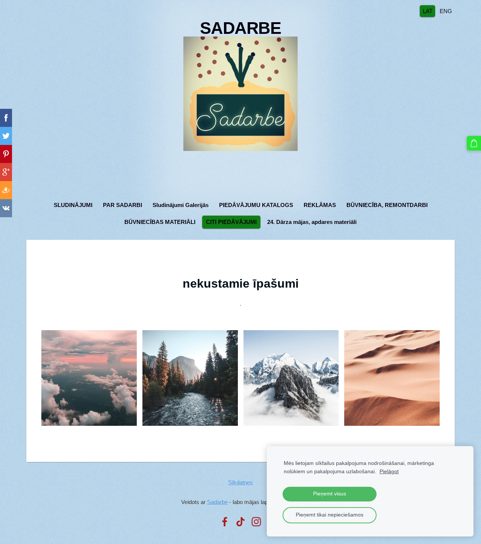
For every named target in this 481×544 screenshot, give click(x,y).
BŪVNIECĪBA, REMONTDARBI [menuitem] (387, 205)
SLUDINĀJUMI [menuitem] (73, 205)
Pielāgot (389, 471)
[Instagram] (256, 521)
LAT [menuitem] (428, 11)
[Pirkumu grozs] (474, 143)
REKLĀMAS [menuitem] (320, 205)
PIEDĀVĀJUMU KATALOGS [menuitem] (256, 205)
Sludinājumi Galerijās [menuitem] (181, 205)
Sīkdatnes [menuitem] (240, 482)
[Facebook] (225, 521)
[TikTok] (240, 521)
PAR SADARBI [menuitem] (122, 205)
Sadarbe (217, 502)
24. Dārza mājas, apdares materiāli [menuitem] (312, 222)
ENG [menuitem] (446, 11)
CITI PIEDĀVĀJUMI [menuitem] (231, 222)
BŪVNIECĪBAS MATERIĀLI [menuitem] (159, 222)
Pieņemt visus (329, 494)
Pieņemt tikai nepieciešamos (329, 515)
